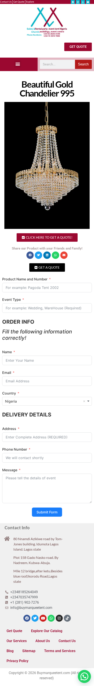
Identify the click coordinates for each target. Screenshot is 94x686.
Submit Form (47, 512)
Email (6, 372)
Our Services (17, 641)
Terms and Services (59, 651)
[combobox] (47, 401)
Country (9, 393)
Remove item (84, 401)
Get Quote (14, 631)
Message (9, 470)
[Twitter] (34, 618)
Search (83, 64)
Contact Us (67, 641)
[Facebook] (73, 2)
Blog (10, 651)
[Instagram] (78, 2)
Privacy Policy (17, 661)
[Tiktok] (67, 618)
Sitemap (28, 651)
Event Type (11, 299)
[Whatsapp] (83, 2)
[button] (17, 64)
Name (7, 352)
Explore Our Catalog (46, 631)
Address (9, 428)
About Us (42, 641)
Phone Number (14, 449)
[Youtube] (88, 2)
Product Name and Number (24, 279)
